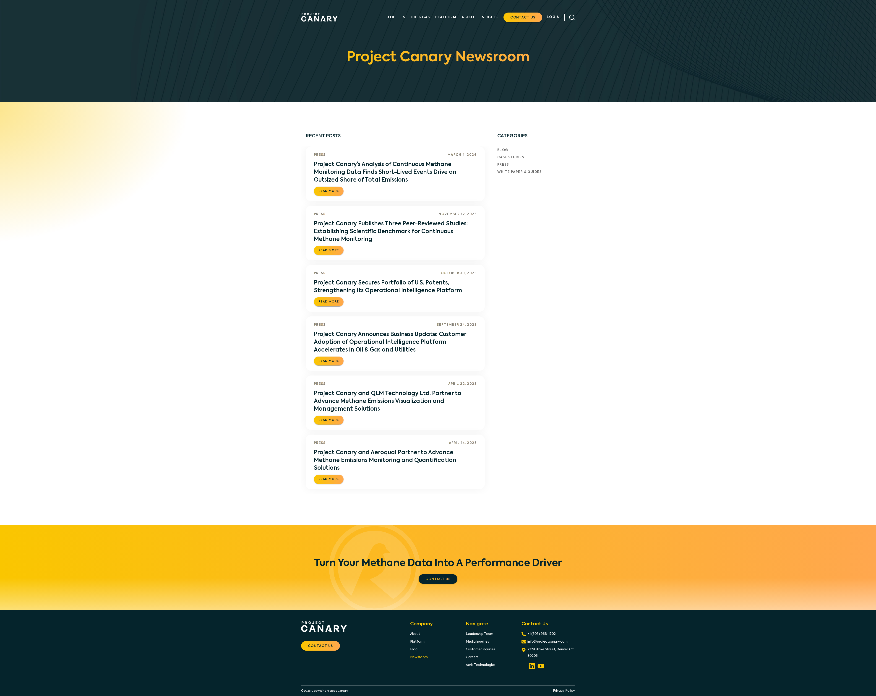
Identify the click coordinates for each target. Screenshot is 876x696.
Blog (502, 150)
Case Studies (510, 157)
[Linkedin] (531, 665)
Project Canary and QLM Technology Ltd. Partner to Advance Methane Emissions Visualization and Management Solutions (387, 401)
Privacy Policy (564, 690)
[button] (522, 17)
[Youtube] (540, 665)
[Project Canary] (319, 17)
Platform (417, 641)
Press (319, 154)
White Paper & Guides (519, 172)
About (415, 634)
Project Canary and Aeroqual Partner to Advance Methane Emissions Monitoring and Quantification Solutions (385, 460)
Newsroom (419, 657)
